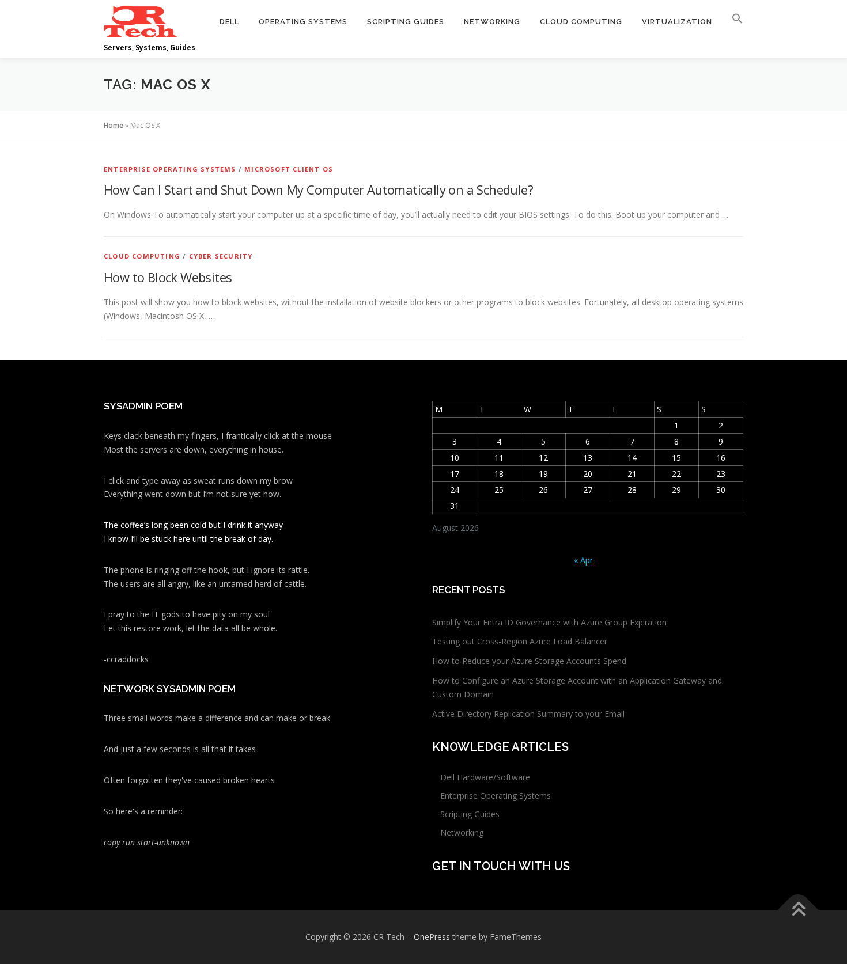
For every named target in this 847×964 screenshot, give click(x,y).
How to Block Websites (168, 277)
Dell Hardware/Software (485, 777)
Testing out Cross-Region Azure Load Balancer (519, 641)
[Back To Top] (798, 910)
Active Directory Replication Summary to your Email (528, 713)
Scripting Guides (405, 21)
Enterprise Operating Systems (170, 169)
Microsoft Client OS (288, 169)
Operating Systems (303, 21)
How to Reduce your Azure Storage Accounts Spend (529, 660)
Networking (492, 21)
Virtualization (677, 21)
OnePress (432, 936)
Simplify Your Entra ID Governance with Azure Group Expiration (549, 622)
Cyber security (221, 256)
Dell (229, 21)
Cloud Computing (581, 21)
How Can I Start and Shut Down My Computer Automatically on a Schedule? (318, 189)
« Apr (583, 560)
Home (113, 125)
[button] (732, 21)
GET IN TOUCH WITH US (501, 866)
